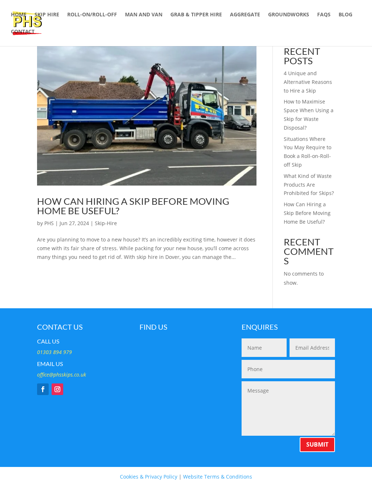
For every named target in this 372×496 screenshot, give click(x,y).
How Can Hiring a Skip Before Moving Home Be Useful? (133, 205)
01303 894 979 (54, 352)
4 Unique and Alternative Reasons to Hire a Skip (308, 82)
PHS (49, 223)
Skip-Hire (106, 223)
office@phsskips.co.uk (61, 374)
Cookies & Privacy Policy (148, 476)
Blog (345, 15)
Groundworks (288, 15)
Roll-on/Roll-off (92, 15)
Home (19, 15)
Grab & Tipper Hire (196, 15)
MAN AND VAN (143, 15)
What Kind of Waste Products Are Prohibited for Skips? (309, 184)
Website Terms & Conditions (217, 476)
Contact (23, 32)
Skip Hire (47, 15)
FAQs (324, 15)
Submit (317, 444)
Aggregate (245, 15)
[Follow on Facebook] (43, 389)
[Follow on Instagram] (57, 389)
